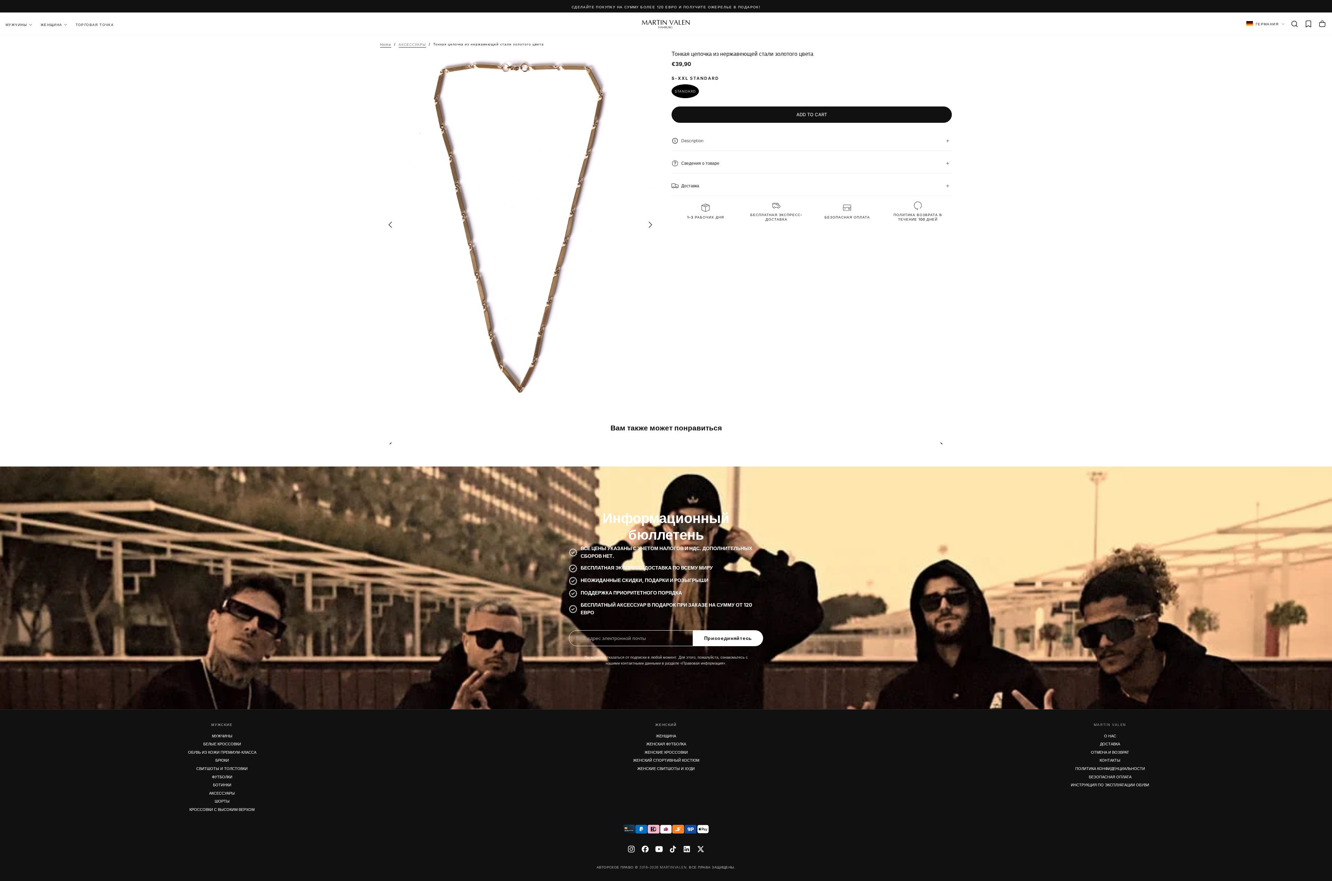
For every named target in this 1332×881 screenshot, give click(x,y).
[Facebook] (645, 849)
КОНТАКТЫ (1110, 760)
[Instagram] (631, 849)
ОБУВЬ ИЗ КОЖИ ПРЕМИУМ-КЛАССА (222, 752)
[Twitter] (701, 849)
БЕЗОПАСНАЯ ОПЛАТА (1110, 777)
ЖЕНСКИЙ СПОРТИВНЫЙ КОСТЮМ (666, 760)
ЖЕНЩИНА (51, 25)
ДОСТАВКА (1110, 744)
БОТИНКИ (222, 784)
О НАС (1110, 736)
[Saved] (1308, 23)
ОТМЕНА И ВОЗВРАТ (1110, 752)
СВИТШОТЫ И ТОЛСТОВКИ (222, 768)
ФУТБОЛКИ (222, 777)
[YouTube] (659, 849)
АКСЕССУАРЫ (222, 793)
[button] (1294, 23)
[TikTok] (673, 849)
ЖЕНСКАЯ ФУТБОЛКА (666, 744)
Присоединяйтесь (728, 638)
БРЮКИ (222, 760)
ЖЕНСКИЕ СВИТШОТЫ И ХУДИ (666, 768)
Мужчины (16, 25)
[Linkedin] (687, 849)
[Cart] (1322, 23)
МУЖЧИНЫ (222, 736)
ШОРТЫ (222, 801)
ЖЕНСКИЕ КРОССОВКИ (666, 752)
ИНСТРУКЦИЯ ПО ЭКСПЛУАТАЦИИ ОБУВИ (1110, 784)
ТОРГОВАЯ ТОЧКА (95, 25)
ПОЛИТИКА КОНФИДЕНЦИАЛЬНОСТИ (1110, 768)
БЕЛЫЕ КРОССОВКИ (222, 744)
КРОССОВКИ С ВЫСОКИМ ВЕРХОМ (222, 809)
